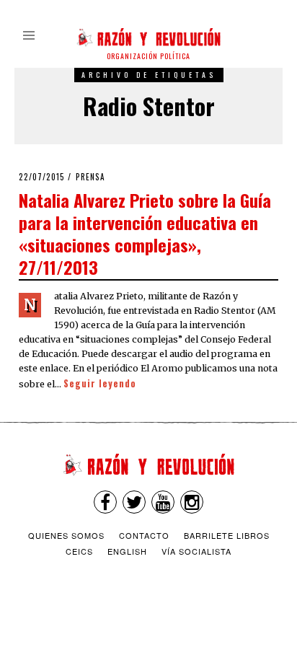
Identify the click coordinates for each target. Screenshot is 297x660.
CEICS (79, 551)
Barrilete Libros (227, 535)
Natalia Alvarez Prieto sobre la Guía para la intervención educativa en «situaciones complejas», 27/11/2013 (145, 234)
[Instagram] (191, 502)
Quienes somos (66, 535)
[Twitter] (134, 502)
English (127, 551)
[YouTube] (162, 502)
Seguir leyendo (99, 383)
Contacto (144, 535)
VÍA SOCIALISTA (196, 551)
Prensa (90, 176)
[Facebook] (105, 502)
